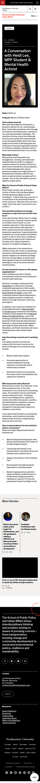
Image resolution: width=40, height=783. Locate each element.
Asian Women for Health (12, 293)
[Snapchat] (29, 772)
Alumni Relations (9, 711)
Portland (15, 752)
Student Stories (11, 42)
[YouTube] (15, 772)
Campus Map (7, 716)
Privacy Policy (28, 763)
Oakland (7, 752)
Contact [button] (8, 694)
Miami (14, 748)
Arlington (8, 744)
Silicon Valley (31, 752)
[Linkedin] (20, 772)
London (7, 748)
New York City (30, 748)
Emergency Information (13, 763)
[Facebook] (6, 772)
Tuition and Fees (9, 723)
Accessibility (8, 767)
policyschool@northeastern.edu (16, 685)
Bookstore (6, 713)
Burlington (23, 744)
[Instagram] (24, 772)
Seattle (22, 752)
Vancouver (23, 757)
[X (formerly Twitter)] (11, 772)
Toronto (15, 757)
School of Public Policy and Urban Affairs (13, 16)
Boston (15, 744)
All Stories (9, 40)
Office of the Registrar (11, 720)
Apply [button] (34, 777)
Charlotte (32, 744)
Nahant (20, 748)
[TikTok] (33, 772)
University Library (9, 718)
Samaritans (7, 286)
